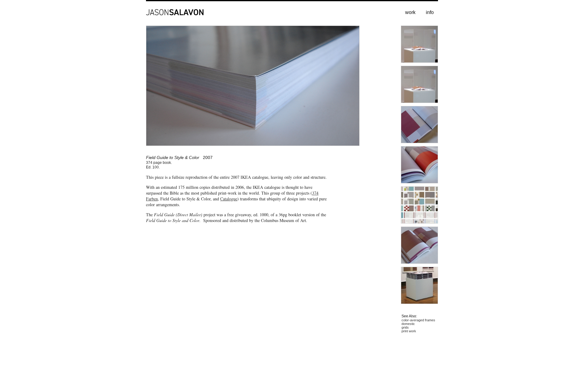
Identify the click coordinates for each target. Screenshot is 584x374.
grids (405, 327)
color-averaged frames (418, 320)
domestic (408, 324)
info (430, 12)
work (410, 12)
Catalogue (228, 199)
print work (408, 331)
